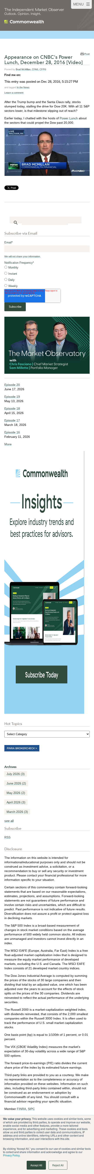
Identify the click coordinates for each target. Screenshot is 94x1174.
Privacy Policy (11, 1155)
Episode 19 (12, 396)
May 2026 (16, 793)
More (8, 444)
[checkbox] (47, 277)
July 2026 (16, 774)
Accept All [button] (36, 1165)
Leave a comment (13, 92)
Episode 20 (12, 384)
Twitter (30, 74)
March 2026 (17, 811)
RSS (7, 837)
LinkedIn (24, 74)
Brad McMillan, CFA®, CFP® (31, 69)
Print (87, 54)
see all (9, 821)
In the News (23, 87)
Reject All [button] (58, 1165)
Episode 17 (12, 420)
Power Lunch (69, 118)
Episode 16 (12, 432)
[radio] (47, 268)
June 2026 (16, 783)
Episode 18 (12, 408)
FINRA (21, 1109)
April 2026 (16, 802)
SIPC (31, 1109)
